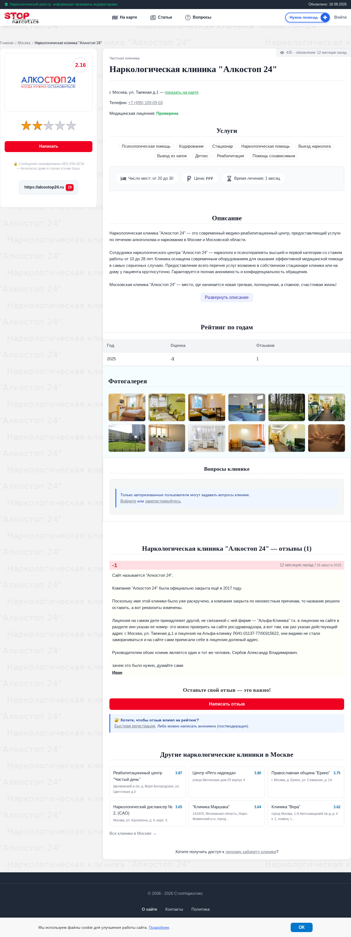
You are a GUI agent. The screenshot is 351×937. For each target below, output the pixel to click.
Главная (6, 43)
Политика (200, 909)
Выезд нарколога (314, 146)
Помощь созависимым (274, 156)
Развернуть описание (227, 297)
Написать (48, 146)
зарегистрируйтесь (163, 501)
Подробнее (159, 927)
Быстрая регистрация (134, 726)
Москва (24, 43)
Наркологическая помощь (265, 146)
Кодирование (191, 146)
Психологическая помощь (146, 146)
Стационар (222, 146)
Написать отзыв (227, 704)
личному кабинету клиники (250, 852)
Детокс (201, 156)
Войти (340, 17)
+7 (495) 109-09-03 (145, 103)
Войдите (128, 501)
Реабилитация (230, 156)
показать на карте (182, 92)
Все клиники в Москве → (133, 833)
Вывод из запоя (172, 156)
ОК (302, 927)
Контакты (174, 909)
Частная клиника (124, 58)
